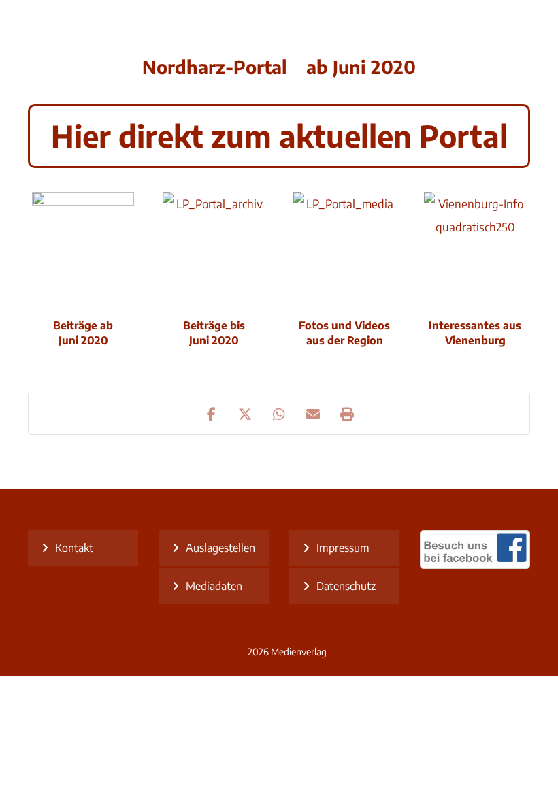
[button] (211, 413)
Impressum (343, 548)
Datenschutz (346, 586)
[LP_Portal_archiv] (214, 243)
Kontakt (74, 548)
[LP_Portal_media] (344, 243)
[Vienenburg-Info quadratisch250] (475, 243)
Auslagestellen (220, 548)
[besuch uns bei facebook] (475, 565)
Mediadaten (214, 586)
